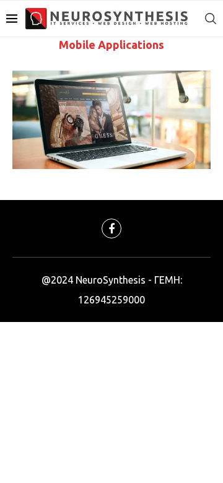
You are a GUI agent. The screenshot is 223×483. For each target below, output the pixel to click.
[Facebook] (111, 228)
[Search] (210, 19)
